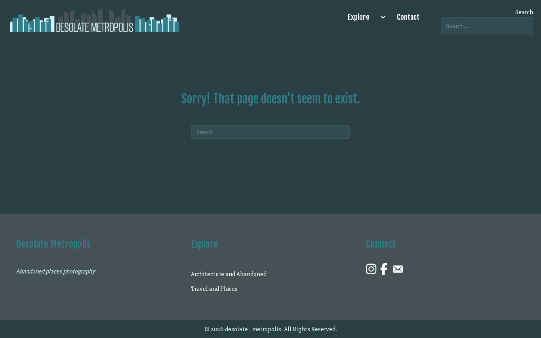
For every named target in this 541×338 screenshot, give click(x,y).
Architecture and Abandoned (229, 274)
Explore (359, 17)
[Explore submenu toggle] (383, 17)
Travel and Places (214, 289)
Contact (408, 17)
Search (524, 12)
